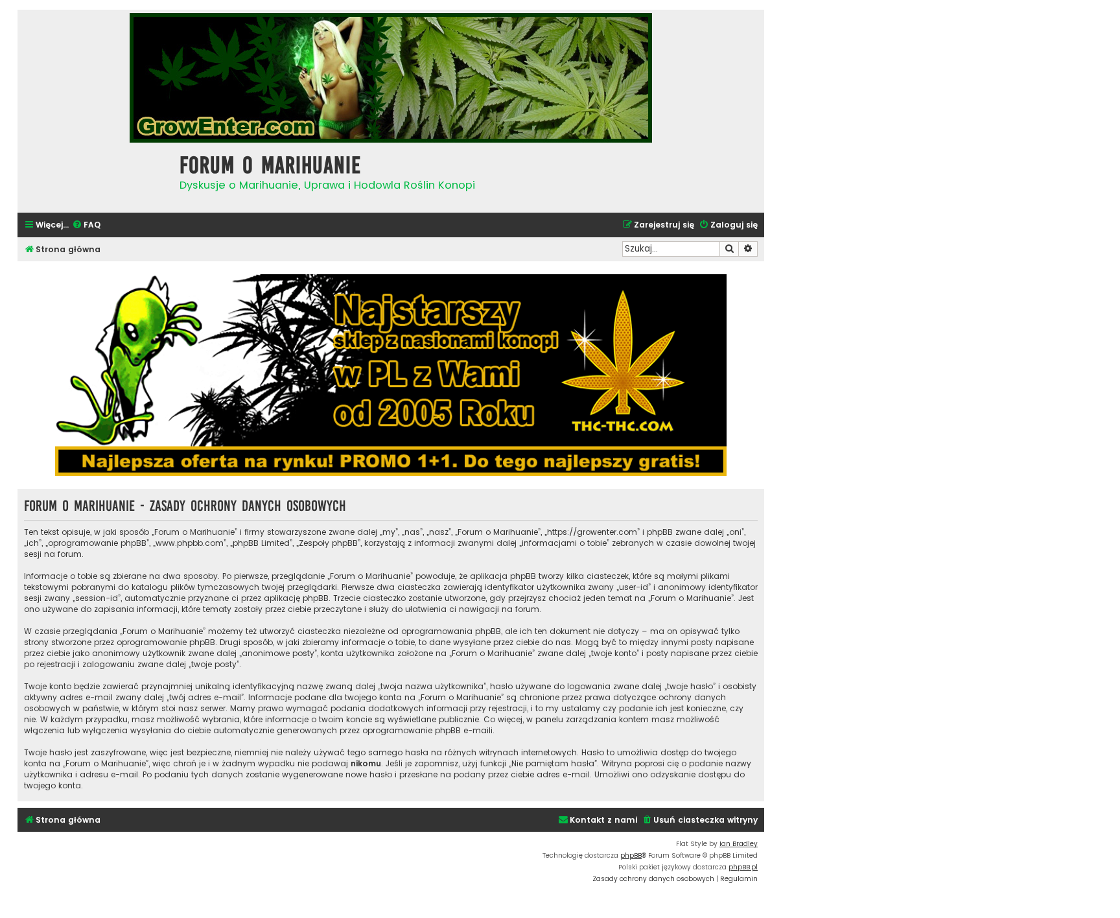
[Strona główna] (95, 176)
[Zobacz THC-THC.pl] (391, 375)
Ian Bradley (738, 844)
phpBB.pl (743, 867)
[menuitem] (86, 225)
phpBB (631, 855)
